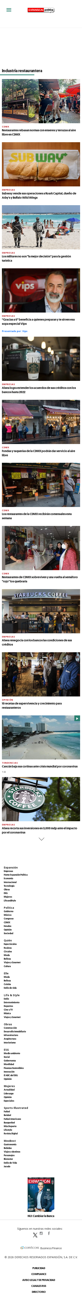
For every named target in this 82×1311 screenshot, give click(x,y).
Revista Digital (11, 1133)
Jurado (7, 1166)
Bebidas (8, 1148)
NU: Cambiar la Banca (41, 1216)
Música (7, 1013)
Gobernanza (10, 1060)
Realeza (8, 947)
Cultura (7, 966)
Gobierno (8, 911)
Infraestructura (11, 1035)
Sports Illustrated (16, 1108)
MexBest (10, 1141)
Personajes (9, 1155)
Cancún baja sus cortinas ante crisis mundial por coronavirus (40, 766)
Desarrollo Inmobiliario (15, 1031)
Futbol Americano (12, 1119)
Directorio (39, 1292)
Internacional (10, 882)
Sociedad (8, 933)
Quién (8, 940)
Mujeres (8, 896)
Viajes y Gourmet (12, 962)
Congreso (9, 918)
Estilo (6, 998)
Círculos (8, 951)
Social (7, 1057)
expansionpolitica (41, 1233)
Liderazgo (9, 1093)
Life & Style (12, 995)
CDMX (5, 126)
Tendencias (10, 762)
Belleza (7, 958)
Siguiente (41, 839)
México (7, 915)
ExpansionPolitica (48, 1233)
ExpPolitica (33, 1233)
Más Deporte (10, 1126)
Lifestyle (8, 1129)
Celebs (7, 984)
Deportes (8, 1006)
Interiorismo (10, 1042)
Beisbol (7, 1115)
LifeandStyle (10, 900)
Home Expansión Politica (16, 874)
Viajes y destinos (12, 1151)
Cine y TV (8, 1009)
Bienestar (8, 1159)
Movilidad (9, 1064)
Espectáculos (10, 944)
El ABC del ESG (11, 1075)
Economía (8, 878)
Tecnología (9, 885)
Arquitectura (10, 1038)
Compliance (38, 1274)
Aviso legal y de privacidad (38, 1280)
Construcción (10, 1027)
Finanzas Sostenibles (14, 1068)
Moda (7, 955)
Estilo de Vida (10, 1162)
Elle (6, 973)
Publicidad (38, 1268)
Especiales (9, 1100)
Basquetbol (9, 1122)
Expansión (11, 867)
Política (9, 907)
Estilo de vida (10, 987)
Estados (7, 926)
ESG (6, 893)
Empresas (8, 189)
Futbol (7, 1111)
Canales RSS (38, 1286)
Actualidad (9, 1089)
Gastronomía (10, 1144)
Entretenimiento (11, 1002)
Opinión (7, 699)
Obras (7, 889)
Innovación (9, 1071)
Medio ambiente (12, 1053)
